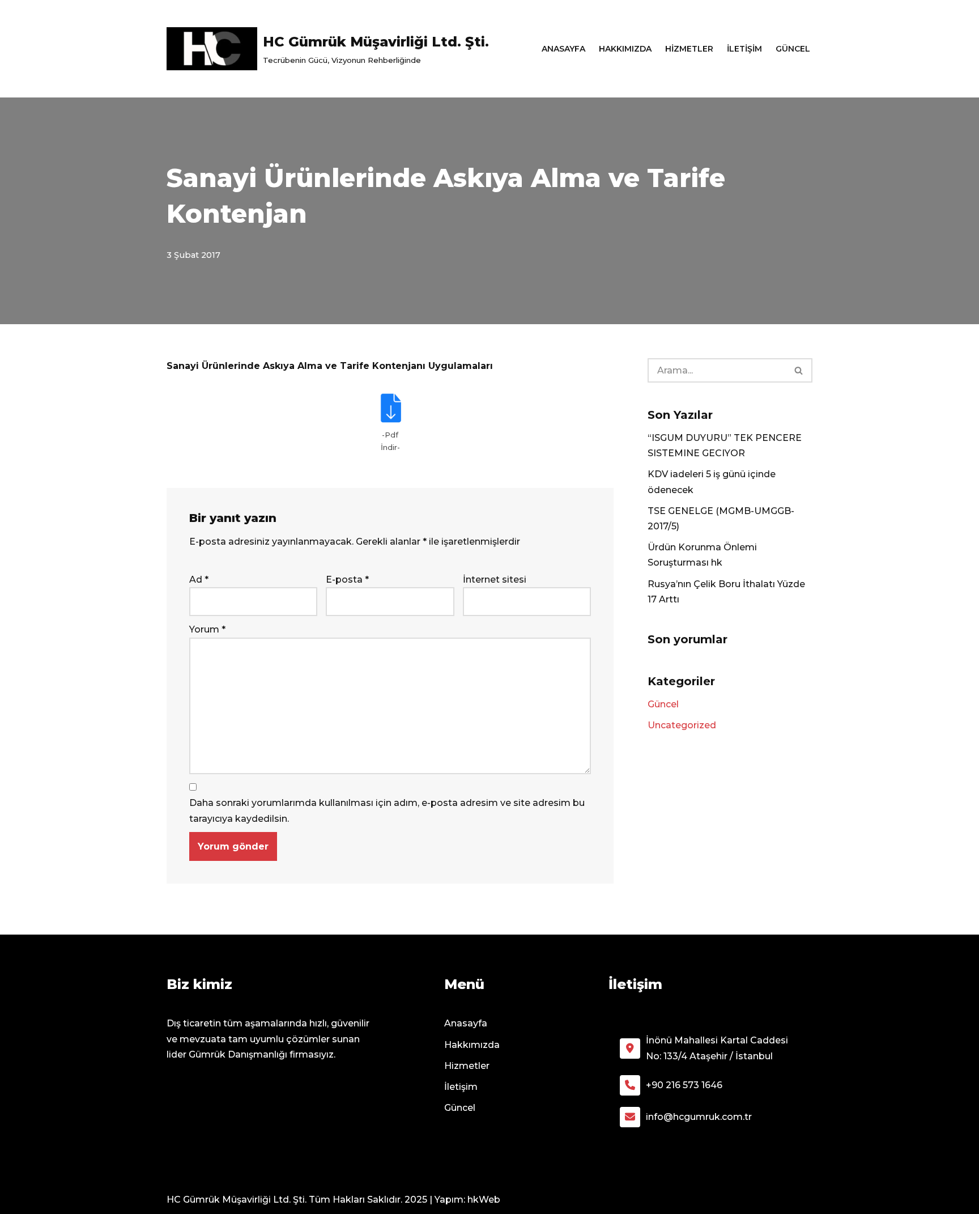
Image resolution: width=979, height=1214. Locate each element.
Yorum (207, 629)
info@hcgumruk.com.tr (699, 1116)
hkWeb (483, 1199)
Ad (198, 579)
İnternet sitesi (494, 579)
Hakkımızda (625, 49)
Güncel (793, 49)
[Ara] (799, 370)
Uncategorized (682, 725)
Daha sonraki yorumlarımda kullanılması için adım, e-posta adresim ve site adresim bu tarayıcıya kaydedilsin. (387, 810)
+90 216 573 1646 (684, 1085)
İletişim (744, 49)
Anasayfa (563, 49)
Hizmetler (689, 49)
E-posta (347, 579)
